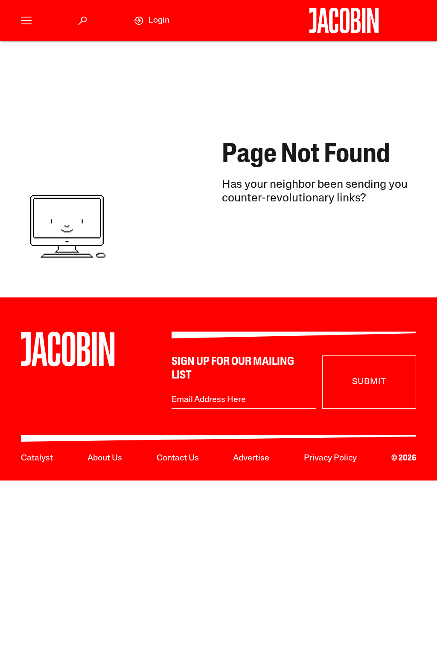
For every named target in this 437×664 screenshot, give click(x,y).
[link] (151, 20)
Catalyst (37, 458)
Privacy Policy (330, 458)
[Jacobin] (344, 20)
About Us (104, 458)
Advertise (251, 458)
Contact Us (178, 458)
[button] (26, 20)
